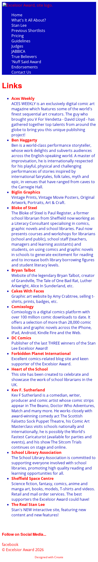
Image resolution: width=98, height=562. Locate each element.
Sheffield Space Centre (32, 478)
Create (58, 557)
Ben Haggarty (24, 140)
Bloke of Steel (24, 207)
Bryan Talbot (23, 270)
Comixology (22, 306)
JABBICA (18, 51)
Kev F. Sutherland (28, 390)
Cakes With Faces (27, 291)
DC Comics (21, 338)
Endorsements (24, 67)
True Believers (24, 56)
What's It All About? (28, 20)
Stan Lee (19, 25)
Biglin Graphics (25, 192)
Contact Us (21, 72)
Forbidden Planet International (41, 353)
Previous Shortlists (28, 30)
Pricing (17, 35)
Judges (17, 46)
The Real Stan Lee (28, 504)
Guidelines (20, 41)
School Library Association (36, 452)
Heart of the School (29, 369)
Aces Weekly (22, 98)
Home (16, 15)
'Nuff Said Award (26, 61)
